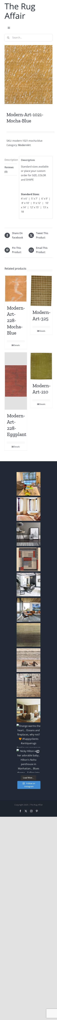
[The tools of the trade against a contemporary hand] (29, 660)
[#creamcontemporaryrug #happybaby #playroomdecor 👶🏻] (29, 484)
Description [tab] (11, 159)
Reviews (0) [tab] (9, 169)
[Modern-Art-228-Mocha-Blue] (16, 288)
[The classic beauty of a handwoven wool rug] (29, 685)
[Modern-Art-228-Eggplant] (16, 381)
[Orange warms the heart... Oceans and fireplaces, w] (29, 736)
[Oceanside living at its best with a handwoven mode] (29, 610)
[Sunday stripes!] (29, 534)
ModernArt (24, 145)
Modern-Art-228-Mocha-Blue (16, 320)
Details (17, 345)
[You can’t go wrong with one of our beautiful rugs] (29, 585)
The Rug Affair (20, 11)
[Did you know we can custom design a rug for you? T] (29, 559)
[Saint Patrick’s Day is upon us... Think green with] (29, 635)
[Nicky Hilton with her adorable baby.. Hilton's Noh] (29, 761)
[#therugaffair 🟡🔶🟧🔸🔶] (29, 509)
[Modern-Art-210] (41, 366)
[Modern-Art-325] (41, 290)
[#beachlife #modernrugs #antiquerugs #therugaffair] (29, 710)
